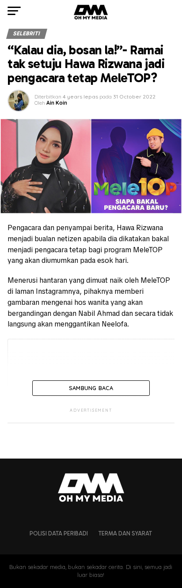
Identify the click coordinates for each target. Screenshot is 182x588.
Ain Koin (56, 102)
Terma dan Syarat (125, 533)
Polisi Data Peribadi (59, 533)
